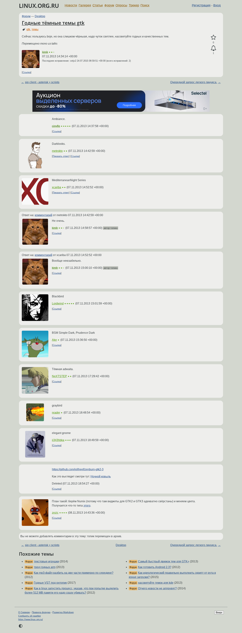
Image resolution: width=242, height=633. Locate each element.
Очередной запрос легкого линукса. (193, 82)
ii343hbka (58, 440)
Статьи (97, 5)
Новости (71, 5)
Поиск (144, 5)
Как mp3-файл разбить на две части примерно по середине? (73, 572)
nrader (56, 412)
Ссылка (26, 72)
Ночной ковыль (101, 476)
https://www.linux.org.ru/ (30, 619)
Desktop (40, 16)
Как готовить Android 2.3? (154, 567)
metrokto (57, 150)
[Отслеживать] (213, 48)
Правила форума (41, 612)
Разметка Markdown (63, 612)
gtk (28, 29)
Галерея (85, 5)
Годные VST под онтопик (50, 582)
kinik (45, 52)
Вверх (219, 612)
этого (86, 505)
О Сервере (24, 612)
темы (35, 29)
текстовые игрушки (46, 561)
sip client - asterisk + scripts (42, 82)
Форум (109, 5)
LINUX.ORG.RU (39, 5)
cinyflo (56, 126)
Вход (217, 5)
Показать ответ (61, 156)
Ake (54, 339)
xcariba (56, 187)
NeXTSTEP (59, 376)
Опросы (121, 5)
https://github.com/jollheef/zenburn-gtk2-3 (77, 469)
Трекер (134, 5)
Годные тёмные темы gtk (53, 22)
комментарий (43, 215)
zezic (55, 512)
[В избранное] (213, 37)
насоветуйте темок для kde (155, 582)
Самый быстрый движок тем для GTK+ (163, 561)
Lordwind (58, 303)
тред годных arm (44, 567)
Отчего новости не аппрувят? (157, 588)
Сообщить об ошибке (29, 616)
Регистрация (201, 5)
